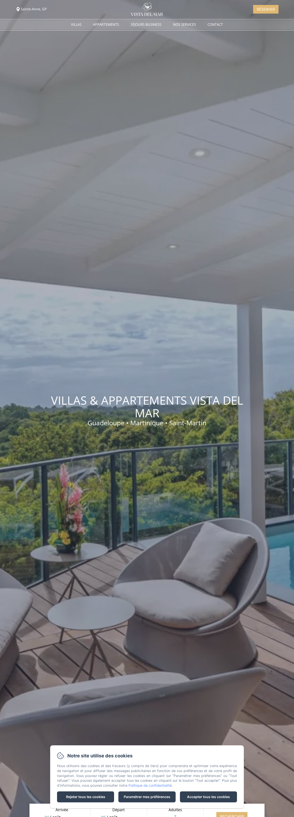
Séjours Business (146, 24)
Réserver (266, 9)
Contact (215, 24)
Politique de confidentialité (150, 785)
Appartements (106, 24)
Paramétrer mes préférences (147, 797)
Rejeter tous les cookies (85, 797)
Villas (76, 24)
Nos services (184, 24)
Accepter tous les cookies (208, 797)
